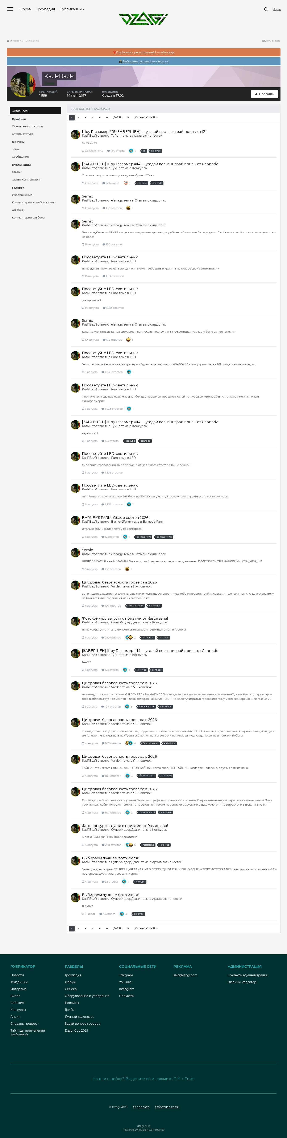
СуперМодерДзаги (125, 622)
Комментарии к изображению (33, 202)
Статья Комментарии (27, 179)
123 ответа (112, 183)
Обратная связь (167, 1107)
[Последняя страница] (128, 117)
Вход (277, 10)
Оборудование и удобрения (87, 996)
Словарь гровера (24, 1024)
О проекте (141, 1107)
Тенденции (19, 982)
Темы (15, 149)
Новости (17, 975)
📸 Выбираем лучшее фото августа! (144, 61)
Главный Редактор (242, 982)
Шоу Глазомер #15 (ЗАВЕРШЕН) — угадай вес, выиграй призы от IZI (144, 131)
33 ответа (111, 881)
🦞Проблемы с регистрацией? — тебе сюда (143, 52)
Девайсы (72, 1003)
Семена (71, 989)
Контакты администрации (248, 975)
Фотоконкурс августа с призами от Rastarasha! (125, 618)
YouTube (125, 982)
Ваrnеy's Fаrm (153, 521)
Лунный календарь (79, 1017)
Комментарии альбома (28, 217)
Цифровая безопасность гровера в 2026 (119, 582)
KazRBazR (89, 135)
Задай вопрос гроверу (82, 1024)
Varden (116, 586)
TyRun (115, 135)
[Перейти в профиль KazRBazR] (75, 134)
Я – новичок (142, 586)
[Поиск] (266, 9)
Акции (16, 1017)
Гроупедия (45, 9)
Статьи (16, 172)
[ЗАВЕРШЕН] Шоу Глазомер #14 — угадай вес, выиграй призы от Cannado (150, 164)
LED (133, 261)
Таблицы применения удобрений (28, 1032)
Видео (15, 996)
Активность (20, 110)
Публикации (71, 9)
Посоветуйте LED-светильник (110, 257)
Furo (114, 261)
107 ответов (112, 605)
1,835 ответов (114, 276)
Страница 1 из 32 (145, 117)
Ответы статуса (22, 133)
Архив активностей (147, 135)
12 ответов (111, 536)
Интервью (18, 989)
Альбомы (18, 210)
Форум (26, 9)
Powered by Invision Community (143, 1129)
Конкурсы (139, 168)
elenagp (117, 200)
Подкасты (126, 996)
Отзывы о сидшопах (150, 200)
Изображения (22, 194)
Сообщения (20, 156)
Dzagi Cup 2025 (76, 1030)
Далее (117, 117)
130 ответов (113, 208)
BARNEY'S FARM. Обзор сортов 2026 (115, 517)
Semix (87, 196)
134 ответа (117, 150)
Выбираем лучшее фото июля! (110, 858)
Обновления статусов (27, 126)
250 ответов (112, 637)
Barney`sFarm (121, 521)
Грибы (70, 1010)
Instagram (126, 989)
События (17, 1003)
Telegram (126, 975)
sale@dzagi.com (185, 975)
